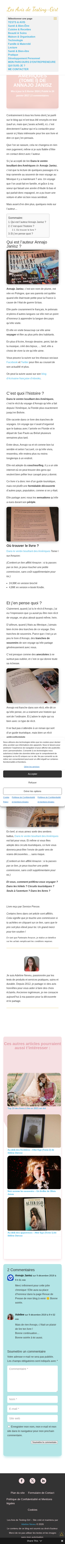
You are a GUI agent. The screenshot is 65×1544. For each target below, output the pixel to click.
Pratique (13, 54)
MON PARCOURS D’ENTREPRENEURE (32, 62)
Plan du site (18, 1492)
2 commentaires (40, 95)
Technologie (15, 40)
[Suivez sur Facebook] (21, 1481)
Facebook (12, 362)
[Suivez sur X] (32, 1481)
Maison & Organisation (21, 36)
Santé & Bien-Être (18, 26)
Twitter (25, 362)
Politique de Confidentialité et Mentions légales (29, 1501)
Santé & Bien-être (18, 51)
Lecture (12, 47)
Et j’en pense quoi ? (22, 233)
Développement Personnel (24, 58)
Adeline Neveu (28, 1524)
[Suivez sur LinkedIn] (43, 1481)
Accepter (32, 774)
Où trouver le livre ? (26, 230)
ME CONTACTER (18, 69)
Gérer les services (31, 766)
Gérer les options (32, 791)
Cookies (32, 1509)
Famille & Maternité (19, 44)
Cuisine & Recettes (19, 29)
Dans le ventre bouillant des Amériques (28, 551)
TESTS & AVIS (16, 22)
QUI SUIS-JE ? (16, 65)
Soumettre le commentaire (44, 1442)
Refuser (32, 782)
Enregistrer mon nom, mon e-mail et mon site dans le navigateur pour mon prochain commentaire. (31, 1430)
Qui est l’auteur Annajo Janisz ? (28, 222)
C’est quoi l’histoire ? (22, 226)
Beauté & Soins (17, 33)
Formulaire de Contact (41, 1492)
